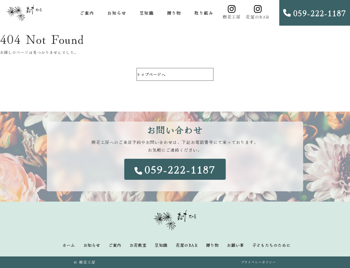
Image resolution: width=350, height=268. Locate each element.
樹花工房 (232, 17)
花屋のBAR (258, 17)
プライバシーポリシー (258, 262)
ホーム (69, 245)
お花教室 (138, 245)
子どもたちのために (271, 245)
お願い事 (235, 245)
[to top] (332, 255)
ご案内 (87, 13)
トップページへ (151, 74)
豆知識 (147, 13)
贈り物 (174, 13)
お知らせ (116, 13)
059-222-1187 (319, 12)
